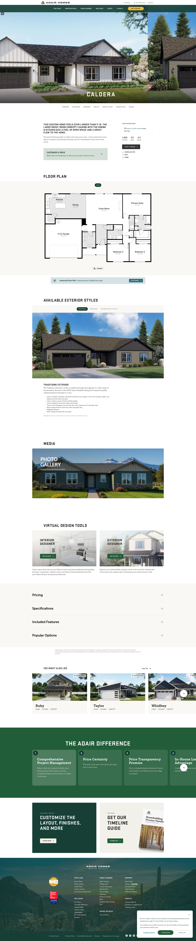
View (45, 487)
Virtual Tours (107, 107)
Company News (130, 886)
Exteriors (86, 107)
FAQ (101, 904)
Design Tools (121, 107)
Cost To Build (130, 146)
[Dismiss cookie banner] (189, 914)
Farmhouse (93, 309)
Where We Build (70, 8)
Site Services (104, 889)
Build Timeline (104, 881)
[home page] (55, 2)
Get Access (47, 556)
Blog (101, 899)
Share (127, 157)
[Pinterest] (130, 935)
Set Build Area (140, 2)
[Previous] (12, 693)
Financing (103, 894)
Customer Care (130, 907)
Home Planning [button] (86, 8)
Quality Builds (78, 907)
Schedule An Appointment (133, 905)
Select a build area (133, 128)
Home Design (104, 891)
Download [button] (114, 841)
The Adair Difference (81, 904)
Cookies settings (149, 932)
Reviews (77, 917)
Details (131, 107)
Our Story (77, 902)
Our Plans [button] (57, 8)
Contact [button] (120, 8)
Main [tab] (98, 185)
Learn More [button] (47, 841)
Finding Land (104, 884)
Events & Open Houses (107, 902)
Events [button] (109, 8)
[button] (101, 154)
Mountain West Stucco (109, 309)
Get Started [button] (135, 8)
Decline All (182, 932)
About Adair (129, 881)
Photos (96, 107)
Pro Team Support (80, 915)
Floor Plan (76, 107)
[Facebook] (126, 935)
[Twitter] (134, 935)
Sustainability (78, 912)
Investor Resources (106, 886)
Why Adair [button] (99, 8)
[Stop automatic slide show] (2, 13)
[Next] (183, 767)
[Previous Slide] (4, 54)
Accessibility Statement (84, 936)
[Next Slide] (191, 54)
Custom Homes (79, 889)
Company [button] (127, 2)
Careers (127, 884)
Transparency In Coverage (110, 936)
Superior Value (79, 910)
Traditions (82, 309)
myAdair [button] (150, 2)
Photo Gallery (79, 884)
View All (145, 668)
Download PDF (130, 152)
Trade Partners (129, 889)
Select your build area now (79, 415)
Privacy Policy (69, 936)
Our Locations (104, 915)
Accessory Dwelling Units (82, 891)
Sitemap (97, 936)
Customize (135, 280)
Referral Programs (131, 891)
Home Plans (78, 881)
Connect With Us (130, 902)
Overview (65, 107)
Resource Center (105, 897)
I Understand (165, 932)
